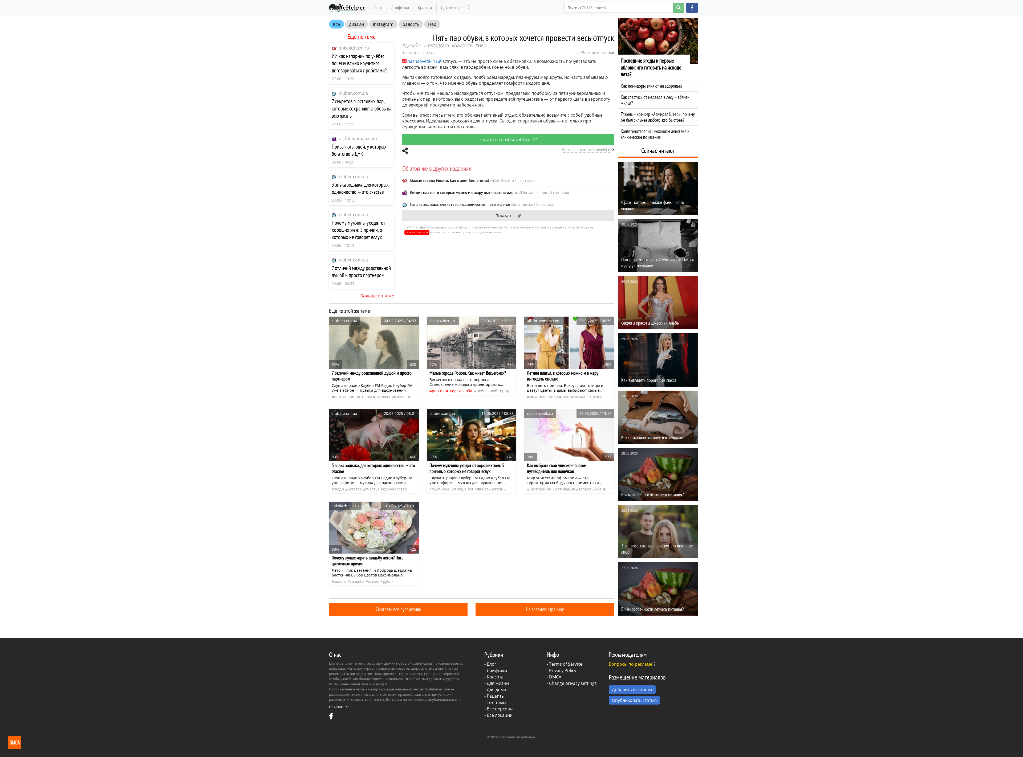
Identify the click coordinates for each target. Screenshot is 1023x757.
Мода (533, 396)
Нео (432, 24)
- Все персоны (498, 709)
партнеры (362, 396)
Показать (336, 706)
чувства (354, 489)
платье (567, 396)
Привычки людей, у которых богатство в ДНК (359, 150)
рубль (388, 581)
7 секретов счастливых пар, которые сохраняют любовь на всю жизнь (361, 108)
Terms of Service (565, 664)
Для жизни (450, 7)
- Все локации (498, 715)
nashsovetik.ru (422, 61)
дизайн (356, 24)
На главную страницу (545, 609)
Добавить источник (632, 690)
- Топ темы (495, 702)
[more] (469, 7)
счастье (372, 489)
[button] (692, 8)
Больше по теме (377, 296)
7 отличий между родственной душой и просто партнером (361, 271)
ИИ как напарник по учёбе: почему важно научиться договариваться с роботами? (359, 63)
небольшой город (493, 390)
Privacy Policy (562, 670)
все (336, 24)
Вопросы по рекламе (630, 664)
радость (411, 24)
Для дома (496, 690)
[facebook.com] (331, 717)
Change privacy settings (573, 683)
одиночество (395, 489)
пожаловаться (417, 232)
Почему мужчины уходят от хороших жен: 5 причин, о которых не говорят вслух (358, 230)
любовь (484, 489)
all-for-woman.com (358, 138)
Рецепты (496, 696)
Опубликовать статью (634, 700)
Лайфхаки (400, 7)
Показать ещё (508, 215)
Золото (340, 581)
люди (339, 489)
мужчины (440, 489)
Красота (425, 7)
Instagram (383, 24)
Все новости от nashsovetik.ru (586, 149)
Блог (378, 7)
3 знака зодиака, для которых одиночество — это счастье (360, 188)
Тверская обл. (460, 390)
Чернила (550, 396)
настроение (540, 489)
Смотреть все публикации (398, 609)
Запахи (584, 489)
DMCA (555, 677)
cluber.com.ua (353, 93)
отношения (385, 396)
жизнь (405, 396)
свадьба (357, 581)
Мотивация (565, 489)
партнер (342, 396)
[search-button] (678, 8)
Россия (438, 390)
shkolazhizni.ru (354, 48)
